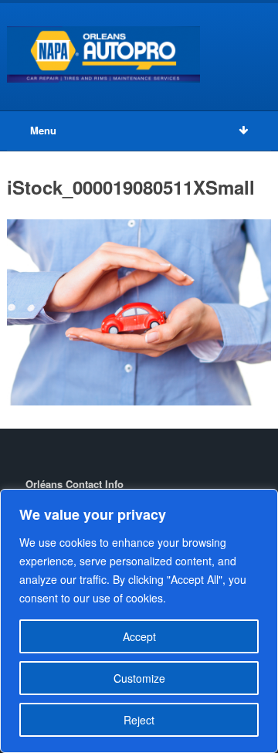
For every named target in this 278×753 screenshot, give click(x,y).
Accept (139, 636)
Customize (139, 678)
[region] (139, 621)
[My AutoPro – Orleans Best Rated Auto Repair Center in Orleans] (103, 54)
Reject (139, 720)
